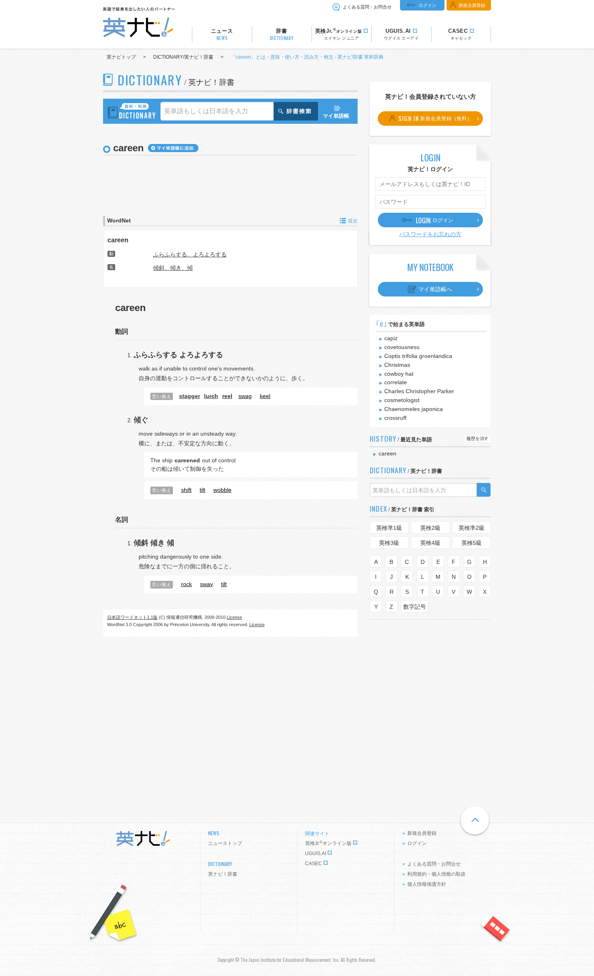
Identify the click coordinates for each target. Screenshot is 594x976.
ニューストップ (225, 843)
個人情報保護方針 (426, 884)
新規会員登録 (472, 5)
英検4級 (430, 543)
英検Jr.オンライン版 (328, 843)
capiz (391, 338)
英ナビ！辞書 (222, 874)
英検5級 (471, 543)
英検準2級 (471, 528)
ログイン (427, 5)
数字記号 (414, 606)
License (234, 617)
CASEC (313, 863)
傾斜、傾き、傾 (173, 268)
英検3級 (389, 543)
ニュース (222, 34)
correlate (395, 382)
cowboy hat (398, 373)
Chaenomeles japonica (413, 409)
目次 (353, 221)
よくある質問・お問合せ (367, 6)
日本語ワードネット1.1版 (132, 617)
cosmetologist (401, 400)
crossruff (395, 418)
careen (117, 239)
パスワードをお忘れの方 (430, 234)
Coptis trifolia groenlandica (418, 356)
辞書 (282, 34)
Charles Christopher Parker (419, 391)
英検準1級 (389, 528)
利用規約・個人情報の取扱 (436, 874)
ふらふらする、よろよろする (190, 254)
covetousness (401, 347)
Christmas (397, 365)
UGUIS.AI (315, 853)
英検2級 (430, 528)
